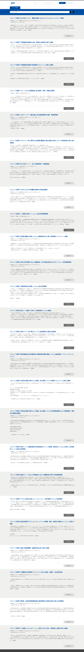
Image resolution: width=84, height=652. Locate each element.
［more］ (30, 30)
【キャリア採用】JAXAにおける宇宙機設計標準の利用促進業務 (28, 189)
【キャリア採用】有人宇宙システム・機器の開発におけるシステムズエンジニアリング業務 (37, 18)
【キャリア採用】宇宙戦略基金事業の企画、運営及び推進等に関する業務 (31, 42)
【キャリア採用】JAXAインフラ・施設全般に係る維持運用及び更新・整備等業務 (34, 115)
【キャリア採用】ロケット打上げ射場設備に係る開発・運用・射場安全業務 (32, 90)
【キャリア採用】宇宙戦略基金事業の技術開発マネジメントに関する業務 (31, 65)
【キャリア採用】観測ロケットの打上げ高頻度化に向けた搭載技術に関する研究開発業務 (36, 474)
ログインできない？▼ (70, 2)
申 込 (69, 58)
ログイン (62, 2)
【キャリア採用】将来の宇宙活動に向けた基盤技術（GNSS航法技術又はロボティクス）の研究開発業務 (40, 262)
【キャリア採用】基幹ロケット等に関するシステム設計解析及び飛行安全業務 (33, 331)
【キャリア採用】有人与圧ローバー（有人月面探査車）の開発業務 (29, 164)
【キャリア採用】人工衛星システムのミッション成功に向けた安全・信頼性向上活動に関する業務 (39, 628)
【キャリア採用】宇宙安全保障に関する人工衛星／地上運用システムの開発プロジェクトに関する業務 (40, 380)
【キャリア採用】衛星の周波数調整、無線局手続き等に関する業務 (29, 548)
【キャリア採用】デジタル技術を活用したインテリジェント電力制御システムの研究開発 (36, 499)
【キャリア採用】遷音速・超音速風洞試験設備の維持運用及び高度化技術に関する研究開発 (37, 601)
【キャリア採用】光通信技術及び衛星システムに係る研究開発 (28, 286)
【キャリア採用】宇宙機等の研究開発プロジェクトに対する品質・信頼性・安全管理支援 (36, 572)
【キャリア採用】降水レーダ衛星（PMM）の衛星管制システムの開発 (30, 310)
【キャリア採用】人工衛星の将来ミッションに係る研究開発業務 (29, 214)
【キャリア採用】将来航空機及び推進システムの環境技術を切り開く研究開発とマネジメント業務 (39, 236)
